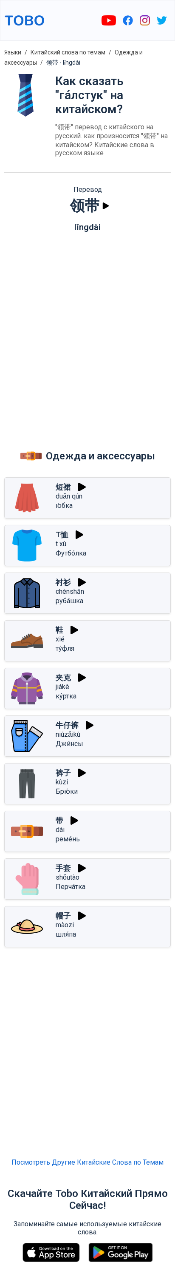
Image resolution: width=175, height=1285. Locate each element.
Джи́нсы (69, 744)
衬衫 (63, 582)
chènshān (70, 591)
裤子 (63, 772)
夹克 (63, 677)
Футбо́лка (71, 553)
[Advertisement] (87, 332)
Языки (12, 52)
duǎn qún (69, 496)
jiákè (62, 687)
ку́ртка (66, 696)
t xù (61, 544)
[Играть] (106, 206)
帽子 (63, 915)
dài (60, 830)
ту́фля (65, 648)
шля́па (66, 934)
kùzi (62, 782)
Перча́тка (70, 887)
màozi (65, 925)
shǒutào (67, 877)
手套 (63, 867)
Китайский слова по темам (68, 52)
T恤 (62, 534)
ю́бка (64, 505)
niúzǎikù (68, 734)
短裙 (63, 486)
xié (60, 639)
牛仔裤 (67, 725)
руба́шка (69, 601)
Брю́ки (67, 791)
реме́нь (68, 839)
